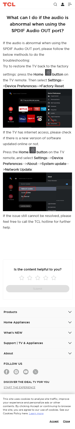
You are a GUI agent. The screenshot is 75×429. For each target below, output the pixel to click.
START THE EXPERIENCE (19, 387)
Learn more (36, 413)
